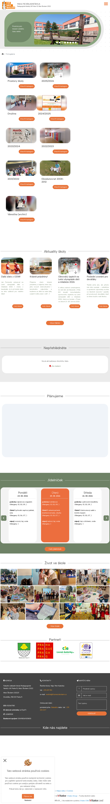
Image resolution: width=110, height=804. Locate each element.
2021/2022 (13, 178)
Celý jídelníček (55, 549)
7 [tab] (73, 42)
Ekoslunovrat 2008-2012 (53, 180)
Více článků (55, 323)
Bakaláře (54, 707)
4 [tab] (65, 42)
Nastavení (27, 800)
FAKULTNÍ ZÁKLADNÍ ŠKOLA (28, 4)
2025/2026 (48, 81)
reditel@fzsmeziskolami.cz (56, 694)
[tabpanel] (66, 29)
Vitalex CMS (84, 801)
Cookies (70, 791)
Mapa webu (61, 791)
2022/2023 (48, 146)
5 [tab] (68, 42)
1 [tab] (57, 42)
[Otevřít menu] (106, 4)
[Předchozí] (3, 518)
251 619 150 (48, 690)
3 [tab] (62, 42)
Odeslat (92, 713)
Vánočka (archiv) (17, 214)
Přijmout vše (28, 796)
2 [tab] (59, 42)
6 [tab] (70, 42)
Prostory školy (16, 81)
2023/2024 (14, 146)
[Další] (106, 518)
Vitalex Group (72, 796)
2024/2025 (44, 113)
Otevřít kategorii (26, 86)
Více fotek (55, 626)
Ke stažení (56, 366)
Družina (12, 113)
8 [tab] (76, 42)
